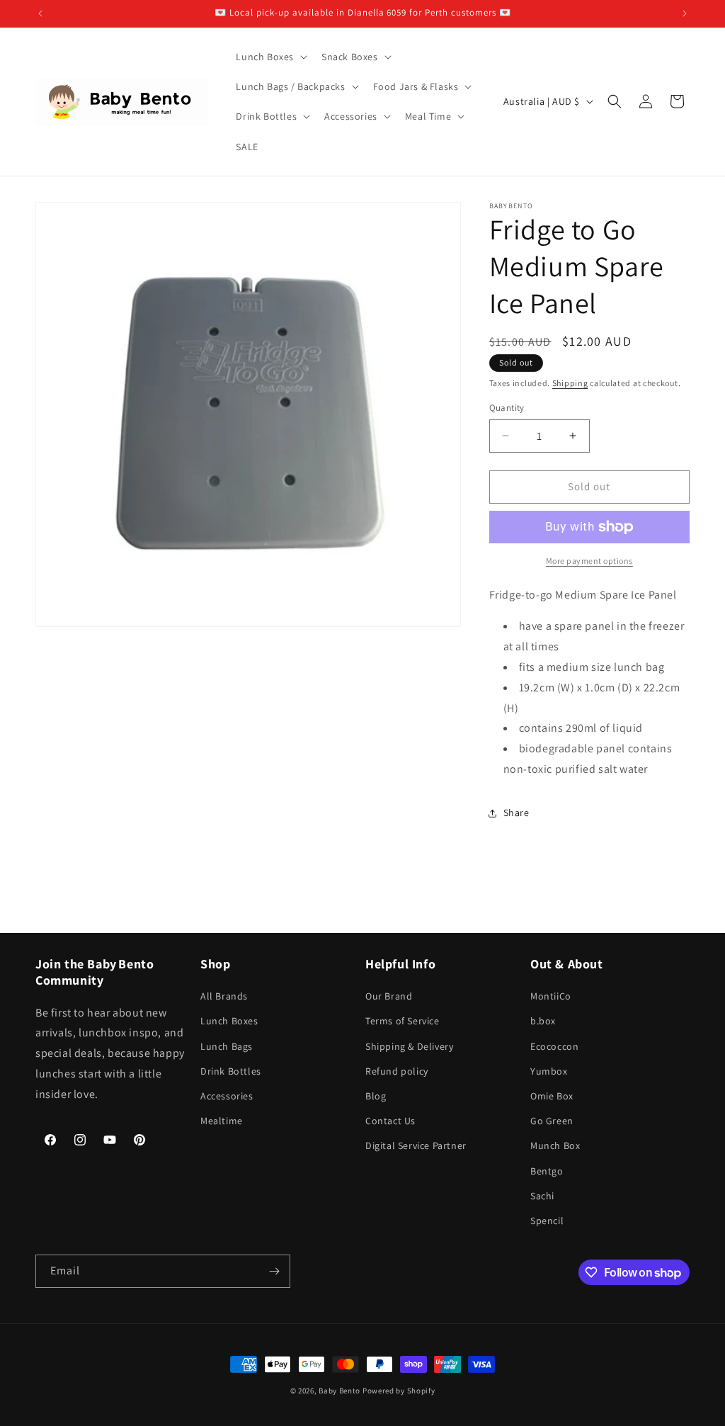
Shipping (570, 383)
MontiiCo (550, 996)
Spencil (547, 1220)
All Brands (224, 996)
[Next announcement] (684, 13)
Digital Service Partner (416, 1145)
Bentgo (547, 1171)
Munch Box (555, 1145)
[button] (270, 57)
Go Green (551, 1120)
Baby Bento (339, 1391)
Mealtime (221, 1120)
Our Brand (388, 996)
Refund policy (396, 1071)
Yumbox (549, 1071)
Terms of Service (402, 1020)
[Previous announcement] (40, 13)
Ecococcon (554, 1046)
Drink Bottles (230, 1071)
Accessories (226, 1096)
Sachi (542, 1195)
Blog (375, 1096)
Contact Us (390, 1120)
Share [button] (516, 812)
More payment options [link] (589, 560)
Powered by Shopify (398, 1391)
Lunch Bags (226, 1046)
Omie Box (551, 1096)
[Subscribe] (274, 1271)
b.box (543, 1020)
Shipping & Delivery (409, 1046)
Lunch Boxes (229, 1020)
